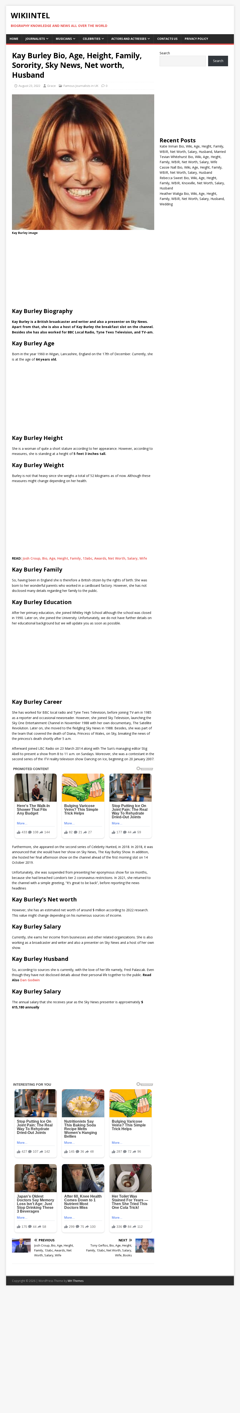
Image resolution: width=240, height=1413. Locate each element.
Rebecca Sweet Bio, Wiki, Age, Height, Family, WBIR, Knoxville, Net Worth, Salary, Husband (192, 183)
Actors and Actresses (128, 39)
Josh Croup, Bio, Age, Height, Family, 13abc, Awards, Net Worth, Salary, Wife (84, 558)
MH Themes (75, 1281)
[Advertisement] (83, 272)
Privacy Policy (196, 39)
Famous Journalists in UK (81, 86)
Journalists (35, 39)
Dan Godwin (30, 980)
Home (14, 39)
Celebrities (91, 39)
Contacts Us (167, 39)
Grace (51, 86)
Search (165, 53)
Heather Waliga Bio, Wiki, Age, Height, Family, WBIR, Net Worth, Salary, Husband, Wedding (192, 198)
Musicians (64, 39)
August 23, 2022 (29, 86)
